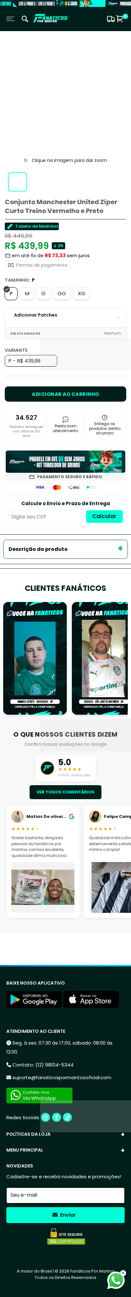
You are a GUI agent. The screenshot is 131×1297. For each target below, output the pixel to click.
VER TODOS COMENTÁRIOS (65, 792)
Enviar (67, 1215)
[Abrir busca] (25, 20)
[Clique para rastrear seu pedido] (110, 19)
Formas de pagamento (41, 265)
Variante (16, 350)
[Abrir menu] (10, 19)
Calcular (104, 516)
